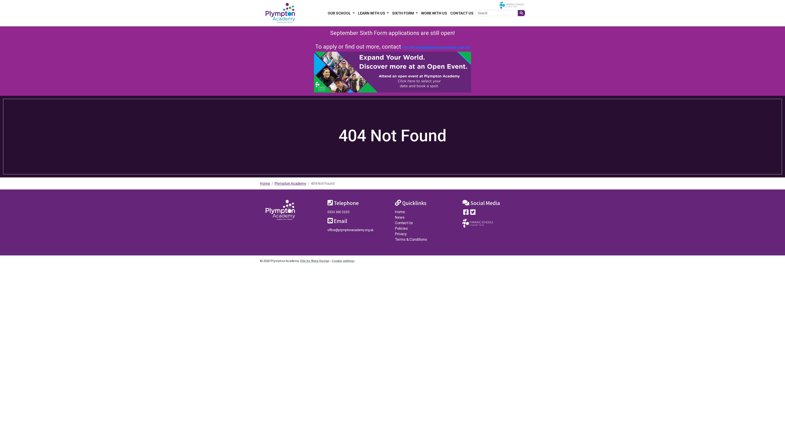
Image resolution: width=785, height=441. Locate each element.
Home (265, 183)
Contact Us (461, 13)
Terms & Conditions (411, 239)
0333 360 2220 (338, 212)
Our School (340, 13)
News (400, 217)
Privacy (401, 234)
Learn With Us (372, 13)
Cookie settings (343, 261)
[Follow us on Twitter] (472, 213)
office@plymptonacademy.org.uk (350, 230)
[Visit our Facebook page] (466, 213)
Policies (401, 228)
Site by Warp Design (314, 261)
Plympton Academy (290, 183)
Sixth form (403, 13)
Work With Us (434, 13)
